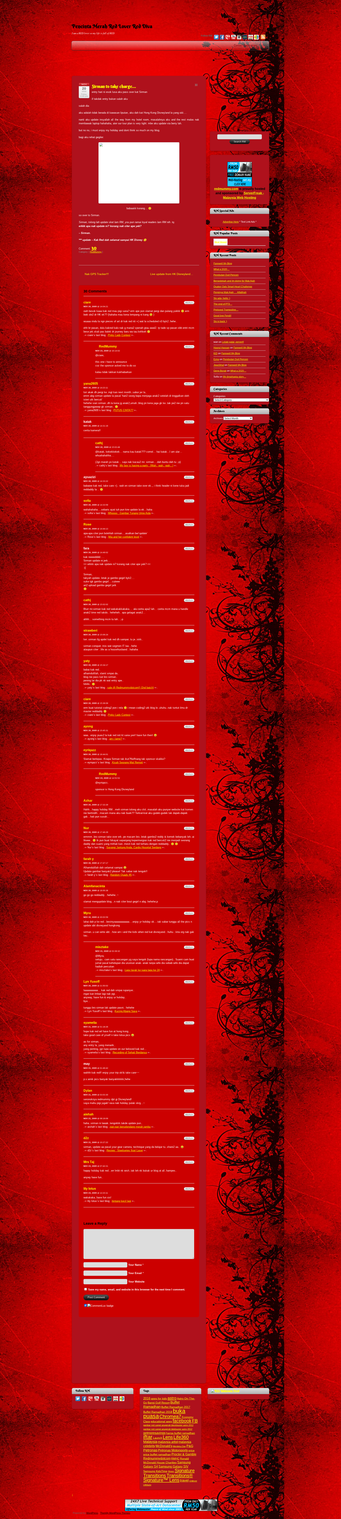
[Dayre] (256, 37)
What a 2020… (222, 269)
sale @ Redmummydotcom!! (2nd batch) (130, 687)
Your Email (135, 1273)
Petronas (150, 1450)
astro (172, 1398)
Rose (87, 524)
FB (195, 1420)
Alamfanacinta (94, 886)
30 (93, 248)
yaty (86, 661)
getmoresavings (154, 1433)
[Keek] (245, 37)
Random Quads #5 (121, 874)
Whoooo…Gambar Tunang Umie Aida (129, 513)
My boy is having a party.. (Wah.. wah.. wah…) (146, 465)
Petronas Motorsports (173, 1450)
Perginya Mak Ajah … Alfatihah (230, 292)
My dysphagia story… (234, 376)
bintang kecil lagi (121, 1201)
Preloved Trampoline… (226, 309)
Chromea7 (170, 1416)
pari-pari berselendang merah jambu (130, 1126)
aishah (88, 1114)
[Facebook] (222, 37)
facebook (182, 1420)
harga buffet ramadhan (180, 1433)
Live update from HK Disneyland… (171, 274)
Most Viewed (221, 242)
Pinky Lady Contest (119, 335)
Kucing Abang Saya (126, 1011)
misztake (102, 947)
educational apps (161, 1421)
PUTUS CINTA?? (123, 410)
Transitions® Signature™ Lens (168, 1478)
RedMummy (96, 252)
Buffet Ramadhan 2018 (157, 1412)
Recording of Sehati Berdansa (130, 1052)
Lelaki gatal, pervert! (233, 342)
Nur (86, 828)
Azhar (87, 800)
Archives (218, 418)
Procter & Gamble (183, 1454)
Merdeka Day (179, 1446)
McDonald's (164, 1446)
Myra (87, 913)
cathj (99, 443)
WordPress (92, 1513)
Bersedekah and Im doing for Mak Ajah (234, 281)
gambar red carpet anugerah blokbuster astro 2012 (167, 1429)
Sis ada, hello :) (222, 298)
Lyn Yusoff (91, 981)
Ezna (216, 359)
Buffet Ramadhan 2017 (175, 1407)
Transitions (154, 1475)
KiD (215, 353)
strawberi (90, 630)
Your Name (135, 1264)
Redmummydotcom (156, 1458)
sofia (87, 500)
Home (265, 45)
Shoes (171, 1471)
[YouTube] (233, 37)
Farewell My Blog (223, 263)
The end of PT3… (223, 304)
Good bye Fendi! (222, 315)
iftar (147, 1437)
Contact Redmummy (245, 45)
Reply (189, 302)
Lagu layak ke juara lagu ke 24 (142, 970)
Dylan (87, 1090)
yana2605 (90, 383)
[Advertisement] (170, 9)
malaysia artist (168, 1442)
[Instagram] (239, 37)
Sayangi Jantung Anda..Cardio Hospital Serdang (133, 847)
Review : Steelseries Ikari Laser (125, 1150)
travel (184, 1480)
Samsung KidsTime (155, 1471)
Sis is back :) (220, 321)
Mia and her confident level (123, 536)
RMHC (175, 1458)
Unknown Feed (229, 1391)
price (191, 1450)
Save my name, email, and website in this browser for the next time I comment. (136, 1289)
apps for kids (159, 1398)
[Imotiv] (250, 37)
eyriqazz (89, 750)
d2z (86, 1138)
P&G (189, 1446)
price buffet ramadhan (157, 1454)
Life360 (181, 1437)
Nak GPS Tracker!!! (97, 274)
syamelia (90, 1022)
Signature (185, 1470)
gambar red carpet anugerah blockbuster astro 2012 (168, 1425)
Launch (157, 1437)
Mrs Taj (88, 1162)
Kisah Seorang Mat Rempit (127, 762)
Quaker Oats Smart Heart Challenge (233, 286)
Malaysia (150, 1442)
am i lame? (115, 738)
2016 (146, 1398)
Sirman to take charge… (114, 86)
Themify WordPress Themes (115, 1513)
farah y (88, 859)
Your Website (136, 1281)
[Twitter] (216, 37)
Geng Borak (220, 370)
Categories (219, 396)
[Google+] (227, 37)
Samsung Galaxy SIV (173, 1466)
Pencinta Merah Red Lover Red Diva (112, 26)
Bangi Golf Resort (159, 1402)
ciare (87, 302)
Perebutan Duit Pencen (226, 275)
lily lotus (89, 1188)
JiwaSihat (219, 365)
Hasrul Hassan (222, 347)
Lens (168, 1437)
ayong (88, 726)
